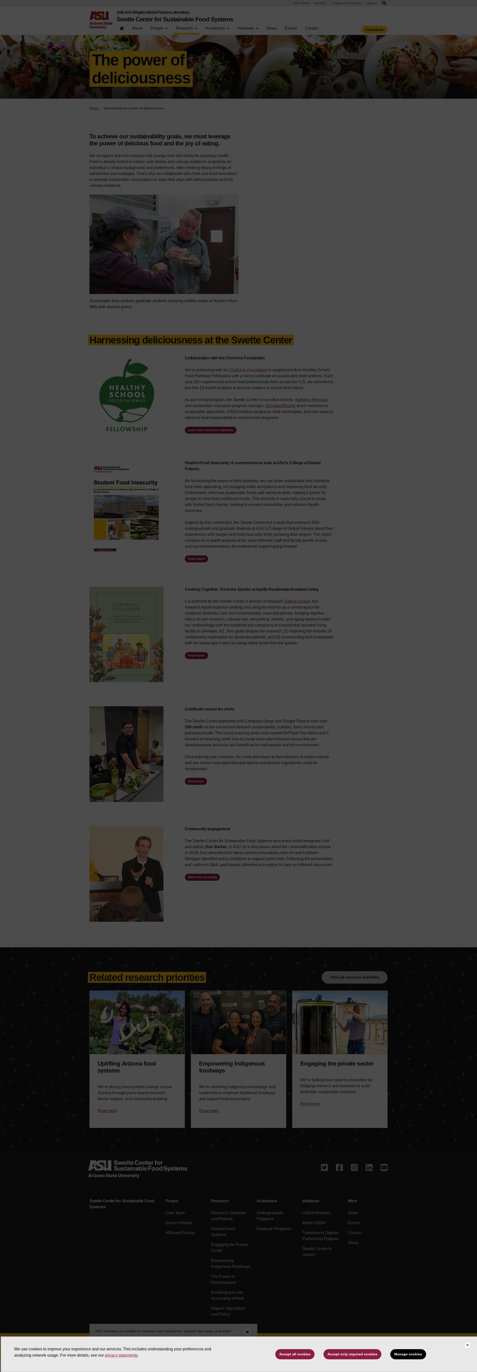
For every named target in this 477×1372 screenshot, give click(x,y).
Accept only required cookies (352, 1354)
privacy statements (121, 1355)
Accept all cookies (295, 1354)
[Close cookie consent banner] (467, 1345)
